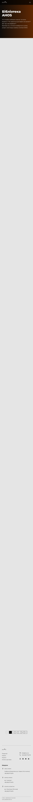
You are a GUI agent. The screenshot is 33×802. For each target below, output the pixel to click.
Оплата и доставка (6, 759)
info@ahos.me (25, 753)
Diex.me (10, 799)
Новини (4, 6)
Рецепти (4, 757)
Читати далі (7, 727)
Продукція (4, 753)
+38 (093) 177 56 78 (8, 773)
